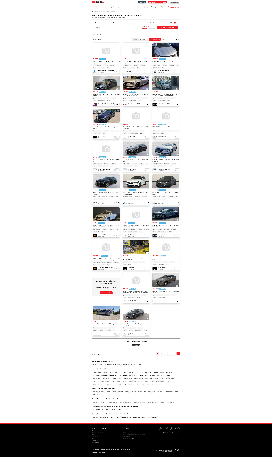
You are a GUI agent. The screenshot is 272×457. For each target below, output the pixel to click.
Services (137, 7)
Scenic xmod (96, 384)
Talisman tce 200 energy (139, 402)
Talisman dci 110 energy (98, 402)
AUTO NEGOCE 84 (102, 136)
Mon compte (95, 449)
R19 (135, 381)
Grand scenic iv (123, 375)
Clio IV (138, 372)
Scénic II (157, 381)
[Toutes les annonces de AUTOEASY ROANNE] (125, 301)
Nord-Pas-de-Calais (157, 391)
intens (148, 417)
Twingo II (125, 384)
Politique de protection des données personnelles (133, 434)
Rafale (146, 381)
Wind (147, 384)
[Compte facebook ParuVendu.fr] (167, 428)
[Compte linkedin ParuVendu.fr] (164, 428)
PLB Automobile (131, 136)
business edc (125, 417)
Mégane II (156, 378)
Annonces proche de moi (98, 452)
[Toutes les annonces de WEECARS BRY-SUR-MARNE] (125, 104)
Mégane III (171, 378)
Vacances (145, 7)
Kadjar (130, 375)
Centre (114, 391)
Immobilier (95, 7)
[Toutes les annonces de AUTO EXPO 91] (154, 235)
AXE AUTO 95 (131, 234)
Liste (136, 39)
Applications (95, 440)
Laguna (146, 375)
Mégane (120, 378)
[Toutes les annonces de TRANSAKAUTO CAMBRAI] (154, 104)
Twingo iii (131, 384)
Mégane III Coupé (105, 381)
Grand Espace (169, 372)
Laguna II (152, 375)
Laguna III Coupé (97, 378)
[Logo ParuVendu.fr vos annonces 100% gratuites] (98, 4)
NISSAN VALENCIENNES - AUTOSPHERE (134, 202)
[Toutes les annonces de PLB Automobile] (125, 137)
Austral (99, 372)
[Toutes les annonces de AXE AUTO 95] (125, 235)
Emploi (112, 7)
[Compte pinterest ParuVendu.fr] (175, 428)
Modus (130, 381)
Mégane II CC (164, 378)
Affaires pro (153, 7)
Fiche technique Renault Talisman (112, 364)
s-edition (112, 417)
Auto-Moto (104, 7)
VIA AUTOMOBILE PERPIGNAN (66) (106, 103)
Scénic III (163, 381)
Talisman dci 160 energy (126, 402)
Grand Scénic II (104, 375)
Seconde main (120, 7)
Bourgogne (101, 391)
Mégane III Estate (116, 381)
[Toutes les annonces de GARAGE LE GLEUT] (125, 268)
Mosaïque (144, 39)
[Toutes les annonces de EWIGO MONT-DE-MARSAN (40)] (95, 268)
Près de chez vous (174, 7)
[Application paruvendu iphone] (166, 432)
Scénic (151, 381)
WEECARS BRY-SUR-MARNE (134, 103)
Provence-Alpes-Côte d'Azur (171, 391)
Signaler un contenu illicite (128, 438)
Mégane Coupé (148, 378)
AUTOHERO (130, 333)
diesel (94, 34)
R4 (138, 381)
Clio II (120, 372)
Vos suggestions (126, 430)
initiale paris (95, 417)
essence (99, 34)
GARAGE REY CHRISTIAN (163, 70)
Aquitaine (95, 391)
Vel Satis (142, 384)
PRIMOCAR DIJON (162, 136)
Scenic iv (169, 381)
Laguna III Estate (106, 378)
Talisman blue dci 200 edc (112, 402)
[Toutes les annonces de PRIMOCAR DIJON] (154, 137)
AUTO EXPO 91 (161, 234)
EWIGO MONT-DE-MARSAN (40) (105, 267)
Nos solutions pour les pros (98, 432)
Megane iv (124, 381)
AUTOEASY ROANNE (132, 300)
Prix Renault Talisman (97, 364)
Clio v (151, 372)
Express (162, 372)
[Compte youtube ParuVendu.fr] (179, 428)
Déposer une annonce (106, 449)
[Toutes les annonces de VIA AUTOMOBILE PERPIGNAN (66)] (95, 104)
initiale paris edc (104, 417)
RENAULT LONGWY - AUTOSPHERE (166, 202)
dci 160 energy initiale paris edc (137, 417)
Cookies (124, 432)
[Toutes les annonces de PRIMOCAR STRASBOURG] (95, 169)
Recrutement (95, 434)
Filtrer (172, 22)
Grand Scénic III (114, 375)
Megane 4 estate (128, 378)
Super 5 (102, 384)
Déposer (157, 2)
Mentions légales (126, 436)
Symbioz (109, 384)
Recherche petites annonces (122, 449)
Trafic (114, 384)
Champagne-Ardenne (123, 391)
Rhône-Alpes (95, 394)
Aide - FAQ (94, 444)
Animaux (129, 7)
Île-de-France (133, 391)
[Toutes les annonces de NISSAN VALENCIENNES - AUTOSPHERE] (125, 202)
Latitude (114, 378)
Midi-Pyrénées (147, 391)
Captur (111, 372)
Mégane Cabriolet (138, 378)
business (118, 417)
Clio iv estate (145, 372)
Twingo (119, 384)
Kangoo (136, 375)
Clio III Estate (131, 372)
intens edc (154, 417)
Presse (93, 438)
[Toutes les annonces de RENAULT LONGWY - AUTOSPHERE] (154, 202)
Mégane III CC (96, 381)
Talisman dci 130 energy (153, 402)
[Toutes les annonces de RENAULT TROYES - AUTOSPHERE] (95, 71)
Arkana (94, 372)
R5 (142, 381)
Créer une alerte (156, 39)
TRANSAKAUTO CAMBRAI (164, 103)
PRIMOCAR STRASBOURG (104, 169)
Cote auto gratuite (106, 292)
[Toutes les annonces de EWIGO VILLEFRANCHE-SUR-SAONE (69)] (95, 235)
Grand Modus (96, 375)
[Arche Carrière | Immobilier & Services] (177, 451)
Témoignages (95, 436)
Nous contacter (95, 442)
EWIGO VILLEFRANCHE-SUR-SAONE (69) (104, 234)
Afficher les (167, 27)
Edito (161, 7)
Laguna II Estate (160, 375)
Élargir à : (145, 26)
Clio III (124, 372)
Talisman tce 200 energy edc (167, 402)
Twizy (137, 384)
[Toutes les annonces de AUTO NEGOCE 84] (95, 137)
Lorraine (140, 391)
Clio (116, 372)
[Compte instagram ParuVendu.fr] (171, 428)
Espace (156, 372)
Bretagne (108, 391)
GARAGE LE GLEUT (132, 267)
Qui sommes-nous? (96, 430)
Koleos (141, 375)
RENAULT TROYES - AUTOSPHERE (106, 70)
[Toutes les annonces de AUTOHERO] (125, 334)
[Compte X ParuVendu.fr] (160, 428)
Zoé (152, 384)
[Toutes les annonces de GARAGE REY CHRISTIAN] (154, 71)
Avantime (105, 372)
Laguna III (168, 375)
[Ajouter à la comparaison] (117, 71)
